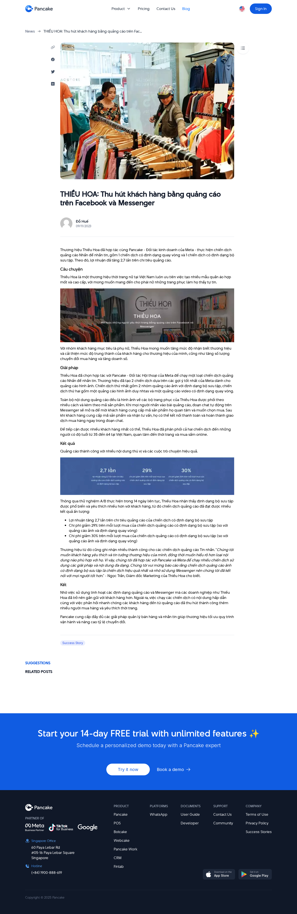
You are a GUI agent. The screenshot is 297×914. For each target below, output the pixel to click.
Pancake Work (125, 849)
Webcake (122, 840)
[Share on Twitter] (53, 71)
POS (117, 823)
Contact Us (222, 814)
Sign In (261, 8)
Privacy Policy (257, 823)
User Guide (190, 814)
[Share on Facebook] (53, 59)
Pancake (121, 814)
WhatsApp (158, 814)
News (30, 31)
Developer (190, 823)
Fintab (119, 866)
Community (223, 823)
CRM (118, 857)
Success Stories (259, 831)
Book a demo (170, 769)
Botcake (120, 831)
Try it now (128, 769)
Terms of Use (257, 814)
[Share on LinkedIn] (53, 84)
